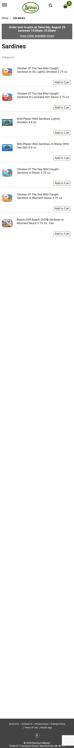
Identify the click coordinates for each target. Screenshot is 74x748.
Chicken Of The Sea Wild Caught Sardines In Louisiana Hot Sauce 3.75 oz (43, 95)
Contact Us (27, 724)
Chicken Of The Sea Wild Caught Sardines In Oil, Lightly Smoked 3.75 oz (42, 70)
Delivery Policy (58, 724)
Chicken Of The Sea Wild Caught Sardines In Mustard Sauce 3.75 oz (39, 196)
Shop (5, 18)
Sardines (19, 18)
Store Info (14, 724)
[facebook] (37, 736)
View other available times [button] (37, 35)
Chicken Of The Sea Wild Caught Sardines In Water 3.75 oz (38, 170)
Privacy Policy (41, 724)
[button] (62, 81)
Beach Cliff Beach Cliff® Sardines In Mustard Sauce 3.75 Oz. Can (40, 221)
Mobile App (46, 727)
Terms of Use (31, 727)
